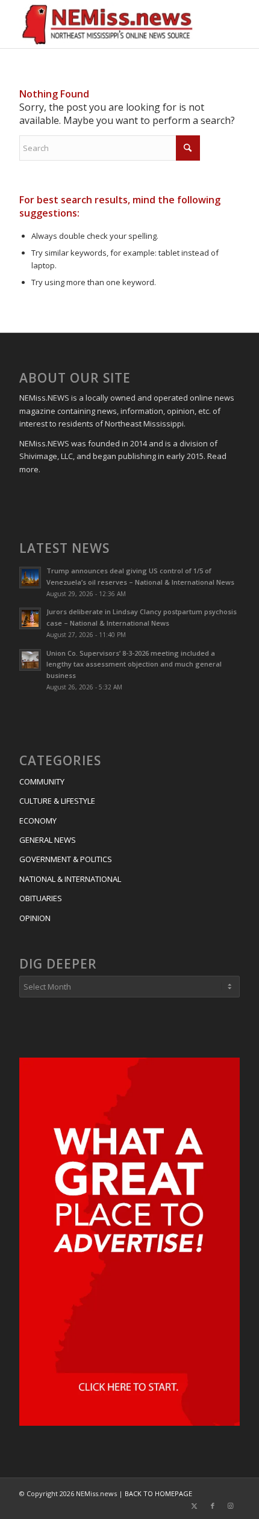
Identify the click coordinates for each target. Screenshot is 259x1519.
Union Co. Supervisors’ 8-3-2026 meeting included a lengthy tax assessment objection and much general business (134, 664)
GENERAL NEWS (47, 839)
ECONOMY (38, 820)
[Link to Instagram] (231, 1506)
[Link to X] (195, 1506)
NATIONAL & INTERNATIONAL (70, 879)
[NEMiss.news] (107, 24)
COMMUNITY (41, 781)
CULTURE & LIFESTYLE (57, 800)
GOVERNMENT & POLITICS (65, 859)
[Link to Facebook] (213, 1506)
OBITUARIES (40, 898)
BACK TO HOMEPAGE (158, 1493)
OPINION (35, 918)
